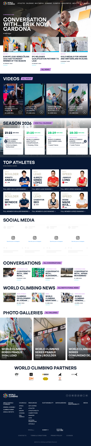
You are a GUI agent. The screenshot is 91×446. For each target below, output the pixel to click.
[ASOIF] (45, 430)
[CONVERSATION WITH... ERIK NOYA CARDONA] (45, 22)
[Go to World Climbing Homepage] (10, 3)
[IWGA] (60, 430)
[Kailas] (31, 374)
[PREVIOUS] (5, 99)
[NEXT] (85, 99)
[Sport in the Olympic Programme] (31, 430)
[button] (39, 3)
